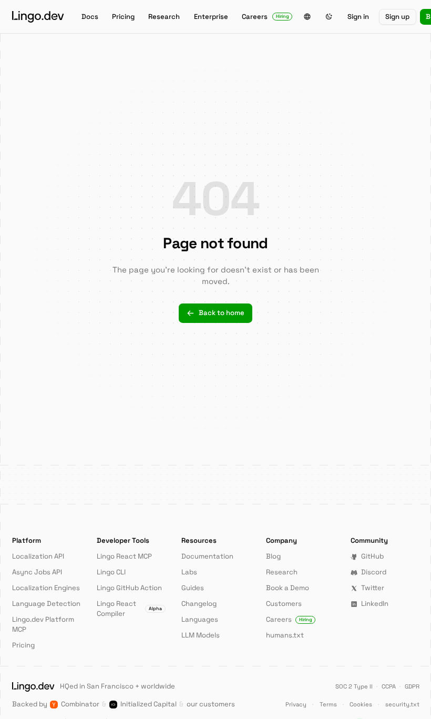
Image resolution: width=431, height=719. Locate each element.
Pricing (123, 16)
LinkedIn (374, 603)
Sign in (358, 16)
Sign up (397, 16)
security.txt (402, 704)
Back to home (221, 312)
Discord (373, 572)
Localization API (38, 556)
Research (164, 16)
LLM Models (200, 635)
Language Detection (46, 603)
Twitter (372, 587)
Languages (199, 619)
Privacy (295, 704)
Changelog (199, 603)
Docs (89, 16)
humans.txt (285, 635)
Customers (284, 603)
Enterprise (211, 16)
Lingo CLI (111, 572)
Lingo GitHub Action (129, 587)
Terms (328, 704)
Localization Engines (46, 587)
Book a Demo (287, 587)
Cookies (361, 704)
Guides (192, 587)
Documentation (207, 556)
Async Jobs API (37, 572)
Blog (273, 556)
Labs (189, 572)
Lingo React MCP (124, 556)
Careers (265, 16)
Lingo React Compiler (129, 608)
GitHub (372, 556)
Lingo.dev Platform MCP (43, 624)
